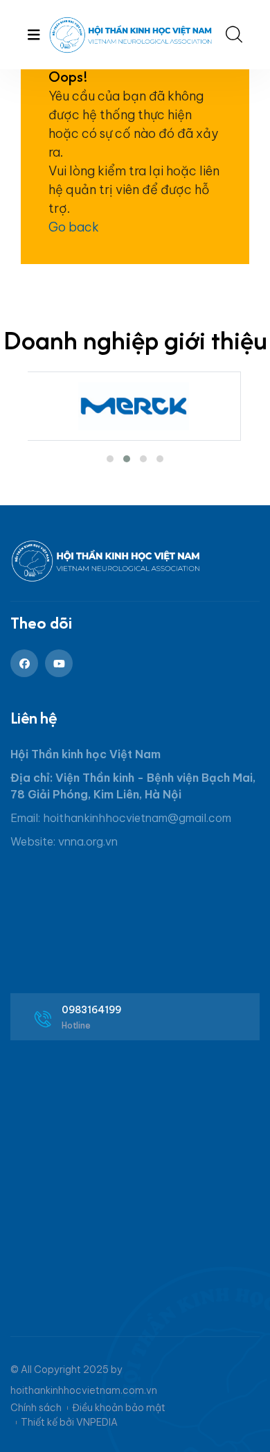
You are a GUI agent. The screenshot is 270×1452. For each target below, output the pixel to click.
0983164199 (92, 1010)
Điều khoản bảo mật (118, 1407)
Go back (73, 227)
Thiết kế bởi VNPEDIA (69, 1422)
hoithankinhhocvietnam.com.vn (83, 1390)
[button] (110, 459)
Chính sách (36, 1407)
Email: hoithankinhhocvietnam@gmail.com (120, 818)
